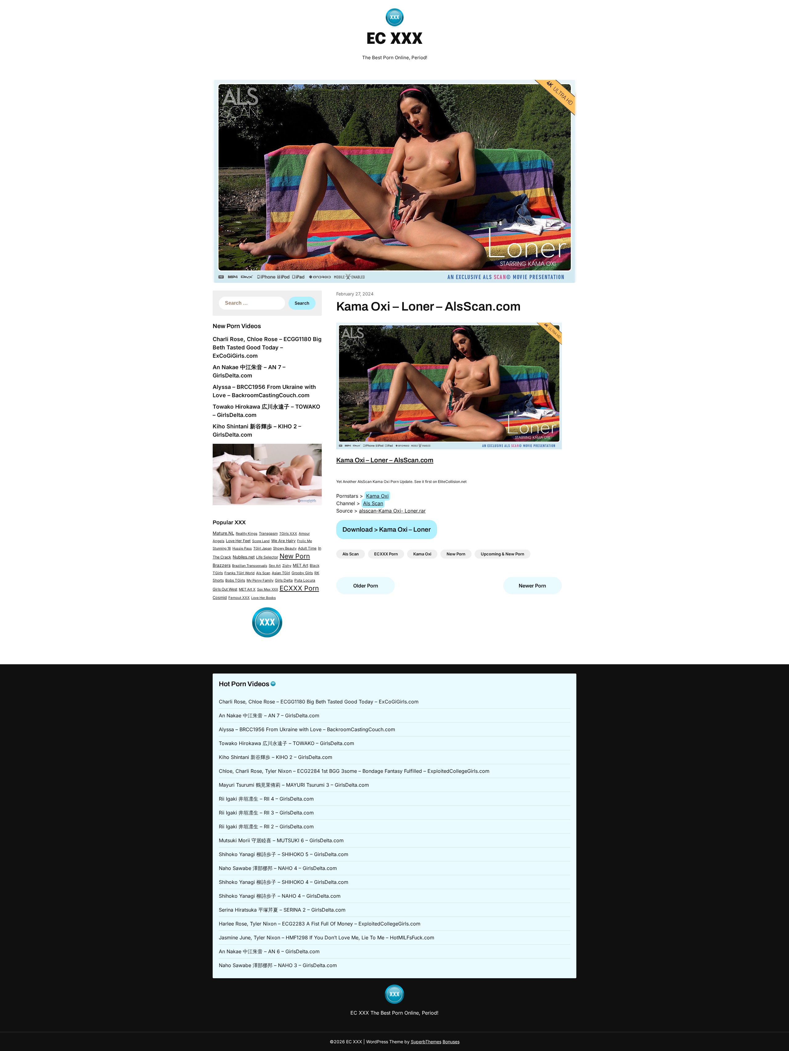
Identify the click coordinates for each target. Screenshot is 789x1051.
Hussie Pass (242, 548)
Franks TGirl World (239, 573)
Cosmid (220, 597)
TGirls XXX (288, 533)
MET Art (300, 565)
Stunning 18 (222, 548)
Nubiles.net (244, 556)
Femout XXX (239, 598)
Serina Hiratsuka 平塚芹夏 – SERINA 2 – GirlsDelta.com (282, 910)
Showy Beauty (284, 548)
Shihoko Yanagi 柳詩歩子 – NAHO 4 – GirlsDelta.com (280, 896)
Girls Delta (284, 580)
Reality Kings (246, 533)
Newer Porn (532, 586)
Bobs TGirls (235, 580)
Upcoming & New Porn (502, 553)
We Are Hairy (283, 540)
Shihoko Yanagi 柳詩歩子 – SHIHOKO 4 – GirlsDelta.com (283, 882)
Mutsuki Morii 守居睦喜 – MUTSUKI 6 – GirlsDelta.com (281, 840)
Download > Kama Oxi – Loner (386, 529)
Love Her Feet (238, 540)
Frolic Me (304, 541)
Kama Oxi (377, 496)
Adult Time (307, 548)
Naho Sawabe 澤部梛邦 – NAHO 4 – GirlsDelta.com (278, 868)
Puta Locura (304, 580)
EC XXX (394, 39)
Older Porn (365, 586)
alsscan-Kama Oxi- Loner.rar (392, 511)
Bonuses (451, 1041)
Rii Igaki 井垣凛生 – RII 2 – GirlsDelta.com (266, 826)
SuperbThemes (426, 1041)
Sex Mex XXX (267, 589)
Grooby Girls (302, 573)
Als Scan (263, 573)
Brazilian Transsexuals (249, 565)
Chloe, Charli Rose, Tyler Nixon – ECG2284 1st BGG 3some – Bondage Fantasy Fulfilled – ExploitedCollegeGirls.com (354, 771)
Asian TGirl (281, 573)
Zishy (286, 565)
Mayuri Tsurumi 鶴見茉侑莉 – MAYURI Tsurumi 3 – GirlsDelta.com (294, 785)
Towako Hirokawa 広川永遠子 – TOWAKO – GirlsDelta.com (286, 743)
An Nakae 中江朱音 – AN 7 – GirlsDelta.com (269, 715)
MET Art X (247, 589)
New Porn (295, 556)
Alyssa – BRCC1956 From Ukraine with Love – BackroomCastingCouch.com (307, 729)
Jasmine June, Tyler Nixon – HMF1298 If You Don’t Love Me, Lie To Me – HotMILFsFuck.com (326, 937)
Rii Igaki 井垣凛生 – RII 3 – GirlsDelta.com (266, 813)
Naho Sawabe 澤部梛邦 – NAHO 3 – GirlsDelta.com (278, 965)
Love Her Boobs (263, 598)
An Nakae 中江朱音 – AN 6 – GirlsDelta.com (269, 951)
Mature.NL (223, 533)
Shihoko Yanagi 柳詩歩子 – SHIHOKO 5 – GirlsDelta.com (283, 854)
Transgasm (268, 533)
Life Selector (267, 557)
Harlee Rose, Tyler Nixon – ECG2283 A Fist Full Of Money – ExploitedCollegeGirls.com (319, 924)
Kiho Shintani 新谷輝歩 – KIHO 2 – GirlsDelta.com (275, 757)
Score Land (261, 541)
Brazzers (222, 565)
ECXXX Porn (299, 588)
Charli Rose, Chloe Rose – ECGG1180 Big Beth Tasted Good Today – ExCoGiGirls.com (267, 347)
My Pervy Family (260, 580)
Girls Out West (225, 589)
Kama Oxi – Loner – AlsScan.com (384, 460)
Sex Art (275, 565)
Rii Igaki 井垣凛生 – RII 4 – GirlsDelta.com (266, 799)
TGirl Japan (262, 548)
